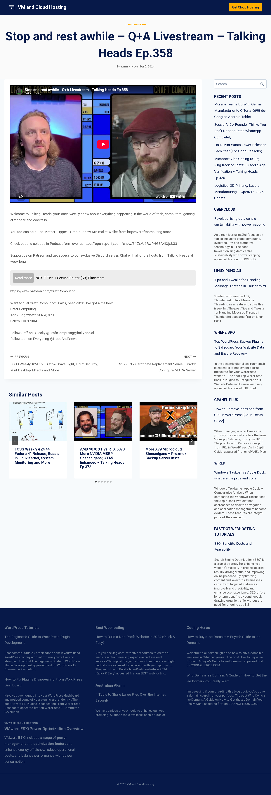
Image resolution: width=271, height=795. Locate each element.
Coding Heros (198, 627)
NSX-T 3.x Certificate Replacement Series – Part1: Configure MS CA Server (157, 363)
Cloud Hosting (135, 24)
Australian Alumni (110, 685)
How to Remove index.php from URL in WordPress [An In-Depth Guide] (238, 415)
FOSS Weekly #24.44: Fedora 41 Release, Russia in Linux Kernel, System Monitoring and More (37, 456)
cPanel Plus (226, 400)
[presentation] (38, 421)
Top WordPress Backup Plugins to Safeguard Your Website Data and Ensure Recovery (239, 347)
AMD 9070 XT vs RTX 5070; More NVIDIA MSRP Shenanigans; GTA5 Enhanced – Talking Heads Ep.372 (103, 458)
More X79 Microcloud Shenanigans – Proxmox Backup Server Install (165, 453)
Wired (219, 463)
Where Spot (225, 332)
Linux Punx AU (227, 271)
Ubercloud (224, 209)
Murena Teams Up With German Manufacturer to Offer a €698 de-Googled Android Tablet (240, 110)
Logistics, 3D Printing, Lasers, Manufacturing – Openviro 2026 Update (239, 191)
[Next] (191, 440)
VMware (15, 737)
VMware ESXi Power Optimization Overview (44, 728)
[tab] (96, 482)
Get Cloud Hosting (245, 7)
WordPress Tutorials (21, 627)
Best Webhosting (109, 627)
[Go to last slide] (15, 440)
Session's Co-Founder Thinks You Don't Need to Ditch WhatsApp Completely (240, 130)
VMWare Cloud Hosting (21, 723)
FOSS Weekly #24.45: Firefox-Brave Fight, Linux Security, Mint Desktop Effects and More (54, 363)
